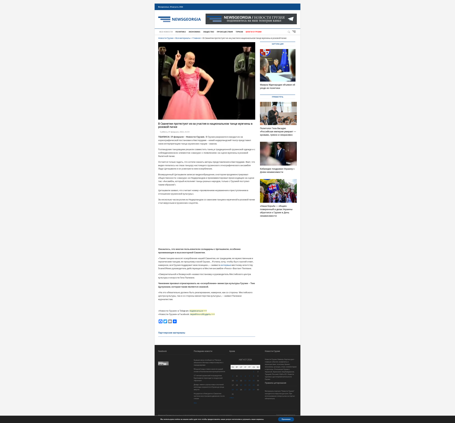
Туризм (239, 32)
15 (254, 381)
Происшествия (225, 32)
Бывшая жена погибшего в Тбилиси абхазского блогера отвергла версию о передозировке (208, 362)
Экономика (194, 32)
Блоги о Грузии (254, 32)
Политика (180, 32)
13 (245, 381)
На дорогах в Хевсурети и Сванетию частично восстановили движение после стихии (209, 395)
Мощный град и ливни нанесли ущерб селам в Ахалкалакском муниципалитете (209, 370)
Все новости (166, 32)
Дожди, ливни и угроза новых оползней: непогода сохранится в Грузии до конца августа (209, 386)
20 (245, 385)
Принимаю (286, 419)
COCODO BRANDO (225, 415)
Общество (208, 32)
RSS (195, 403)
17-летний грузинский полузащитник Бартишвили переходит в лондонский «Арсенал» (208, 377)
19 (241, 385)
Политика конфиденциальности (285, 415)
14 (249, 381)
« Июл (231, 398)
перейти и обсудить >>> (202, 314)
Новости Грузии (165, 415)
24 (233, 390)
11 (237, 381)
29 (254, 390)
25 (237, 390)
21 (249, 385)
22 (254, 385)
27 (245, 390)
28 (249, 390)
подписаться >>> (198, 310)
